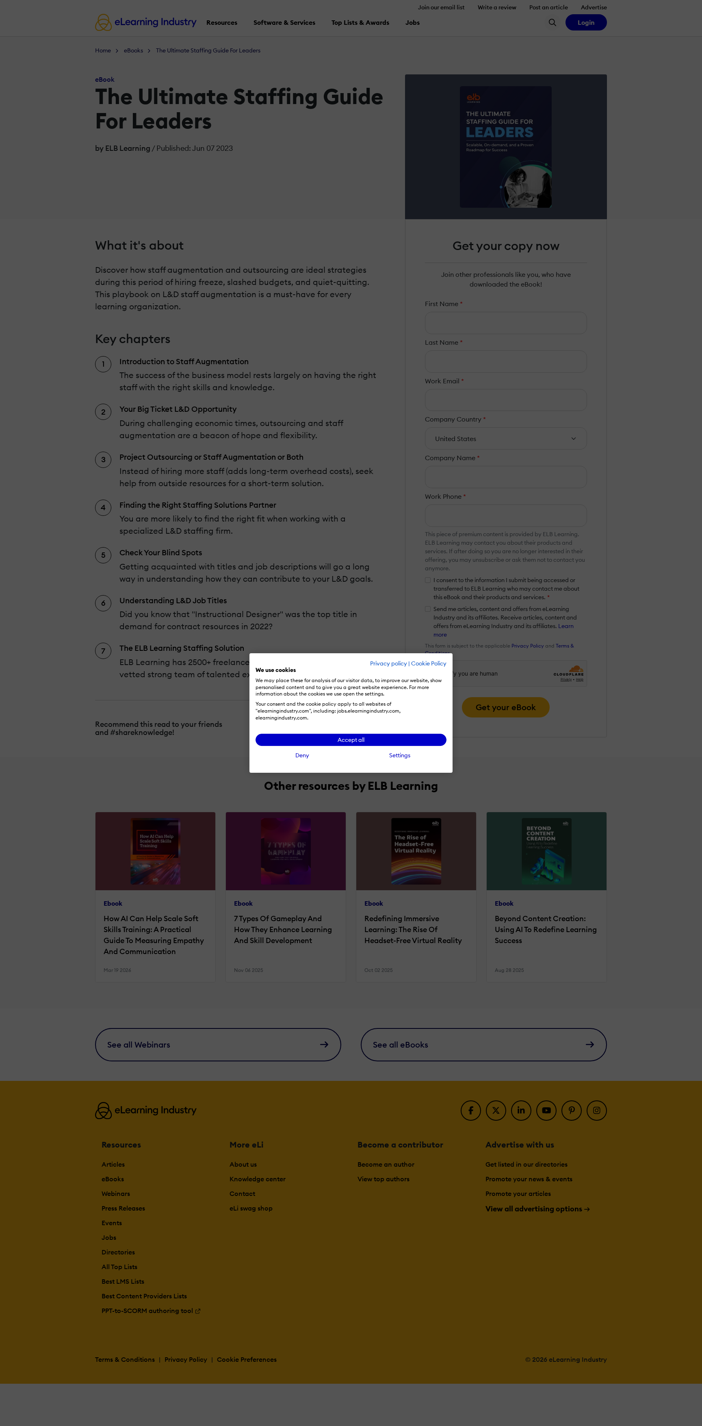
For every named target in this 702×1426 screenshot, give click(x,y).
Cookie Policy (428, 663)
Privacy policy (388, 663)
